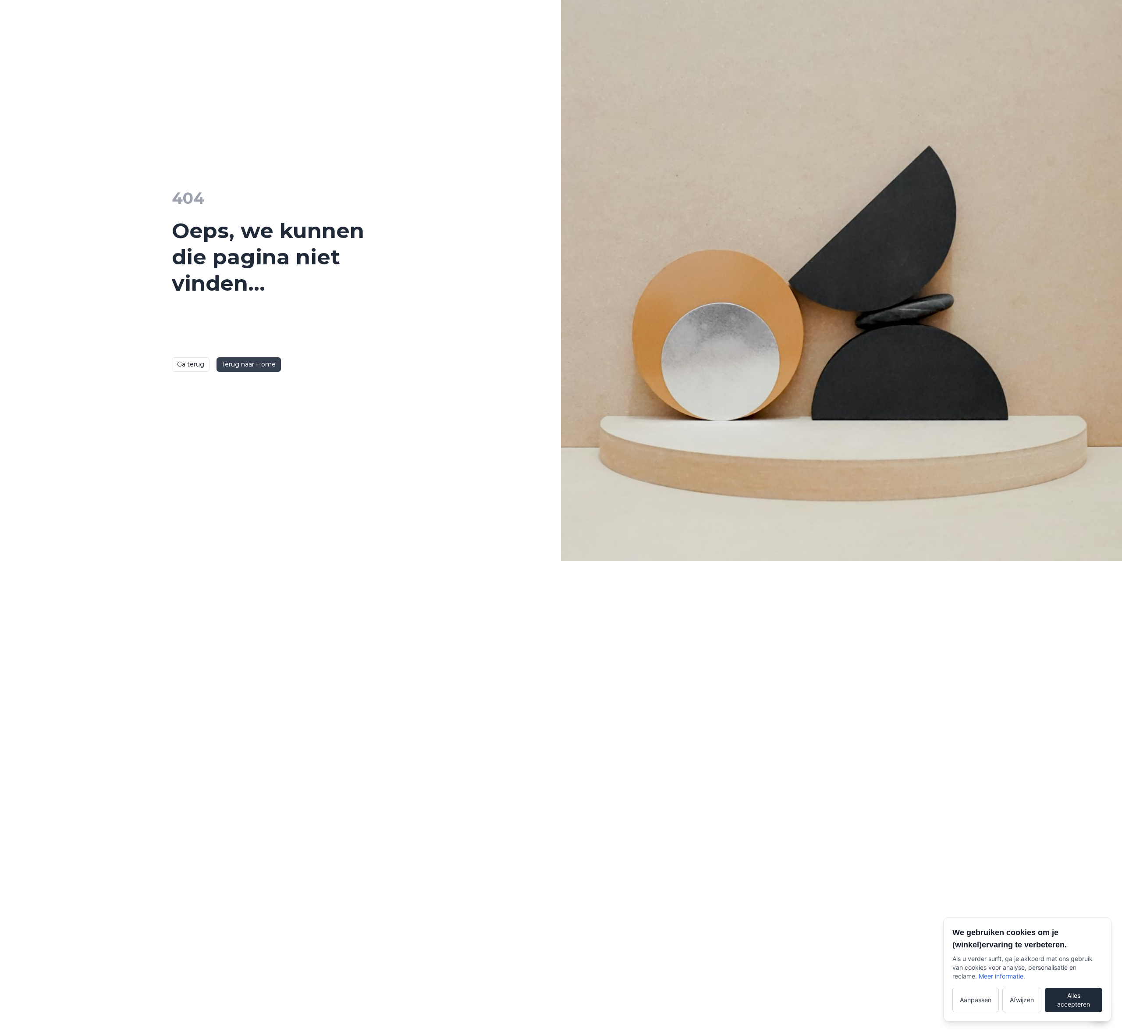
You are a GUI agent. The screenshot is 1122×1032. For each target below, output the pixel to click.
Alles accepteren (1073, 1000)
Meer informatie (1001, 976)
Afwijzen (1022, 1000)
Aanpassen (975, 1000)
